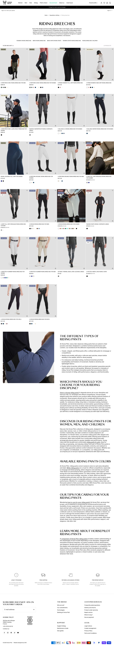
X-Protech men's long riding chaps (96, 271)
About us (61, 3)
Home (46, 15)
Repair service (88, 612)
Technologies (61, 610)
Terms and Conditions (90, 633)
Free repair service (97, 580)
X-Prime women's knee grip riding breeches (98, 82)
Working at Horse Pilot (63, 612)
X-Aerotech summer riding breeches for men (42, 271)
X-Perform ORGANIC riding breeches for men (71, 176)
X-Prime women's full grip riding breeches (70, 82)
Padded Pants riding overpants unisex (97, 224)
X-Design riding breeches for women (68, 224)
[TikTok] (14, 632)
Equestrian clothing (54, 15)
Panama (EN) (93, 3)
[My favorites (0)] (104, 3)
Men (26, 3)
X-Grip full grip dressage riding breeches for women (98, 177)
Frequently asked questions (92, 605)
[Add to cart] (27, 79)
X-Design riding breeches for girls (11, 319)
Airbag (36, 3)
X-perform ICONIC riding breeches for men (13, 82)
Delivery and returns (90, 607)
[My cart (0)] (107, 3)
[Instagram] (7, 632)
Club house (69, 3)
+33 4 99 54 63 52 (8, 626)
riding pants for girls (93, 442)
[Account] (101, 3)
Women (20, 3)
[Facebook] (4, 632)
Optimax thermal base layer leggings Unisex (71, 271)
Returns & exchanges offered (70, 580)
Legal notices (88, 626)
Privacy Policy (88, 630)
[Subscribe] (34, 609)
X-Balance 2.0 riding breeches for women (70, 129)
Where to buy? (88, 615)
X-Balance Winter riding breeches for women (99, 129)
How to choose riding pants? (69, 392)
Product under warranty (91, 610)
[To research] (110, 3)
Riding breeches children (89, 40)
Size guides (60, 630)
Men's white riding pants (54, 40)
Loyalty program (16, 580)
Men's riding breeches (39, 40)
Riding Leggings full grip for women (11, 176)
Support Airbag (61, 626)
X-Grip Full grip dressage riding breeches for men (13, 225)
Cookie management (90, 628)
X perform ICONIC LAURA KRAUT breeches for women (14, 129)
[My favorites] (27, 49)
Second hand (53, 3)
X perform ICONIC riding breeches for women (42, 82)
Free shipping (43, 580)
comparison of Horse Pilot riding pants (74, 539)
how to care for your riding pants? (79, 502)
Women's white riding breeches (72, 40)
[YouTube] (18, 632)
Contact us (6, 628)
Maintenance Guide (62, 628)
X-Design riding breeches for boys (39, 319)
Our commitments (62, 607)
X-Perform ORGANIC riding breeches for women (41, 177)
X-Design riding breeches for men (39, 224)
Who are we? (60, 605)
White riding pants (73, 468)
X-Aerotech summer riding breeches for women (13, 272)
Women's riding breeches (24, 40)
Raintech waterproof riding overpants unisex (40, 129)
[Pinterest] (11, 632)
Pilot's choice (43, 3)
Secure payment (89, 617)
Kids (30, 3)
